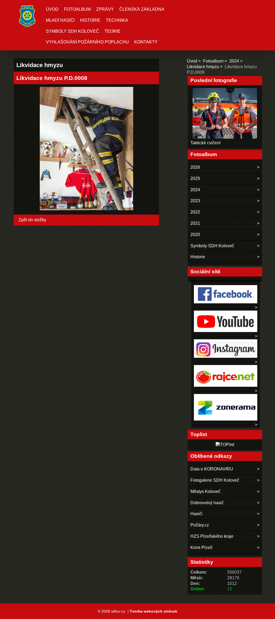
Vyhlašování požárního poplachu (87, 42)
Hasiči (196, 513)
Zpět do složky (32, 220)
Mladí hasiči (60, 20)
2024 (234, 61)
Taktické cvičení (205, 143)
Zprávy (105, 9)
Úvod (52, 9)
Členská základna (141, 9)
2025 (195, 178)
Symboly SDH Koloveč (72, 31)
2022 (195, 212)
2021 (195, 223)
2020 (195, 234)
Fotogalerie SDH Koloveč (214, 480)
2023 (195, 200)
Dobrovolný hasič (207, 502)
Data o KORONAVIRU (211, 469)
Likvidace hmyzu (203, 66)
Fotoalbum (77, 9)
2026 (195, 167)
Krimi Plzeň (201, 547)
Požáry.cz (199, 525)
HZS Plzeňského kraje (211, 536)
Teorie (112, 31)
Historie (90, 20)
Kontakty (146, 42)
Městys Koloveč (205, 491)
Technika (117, 20)
